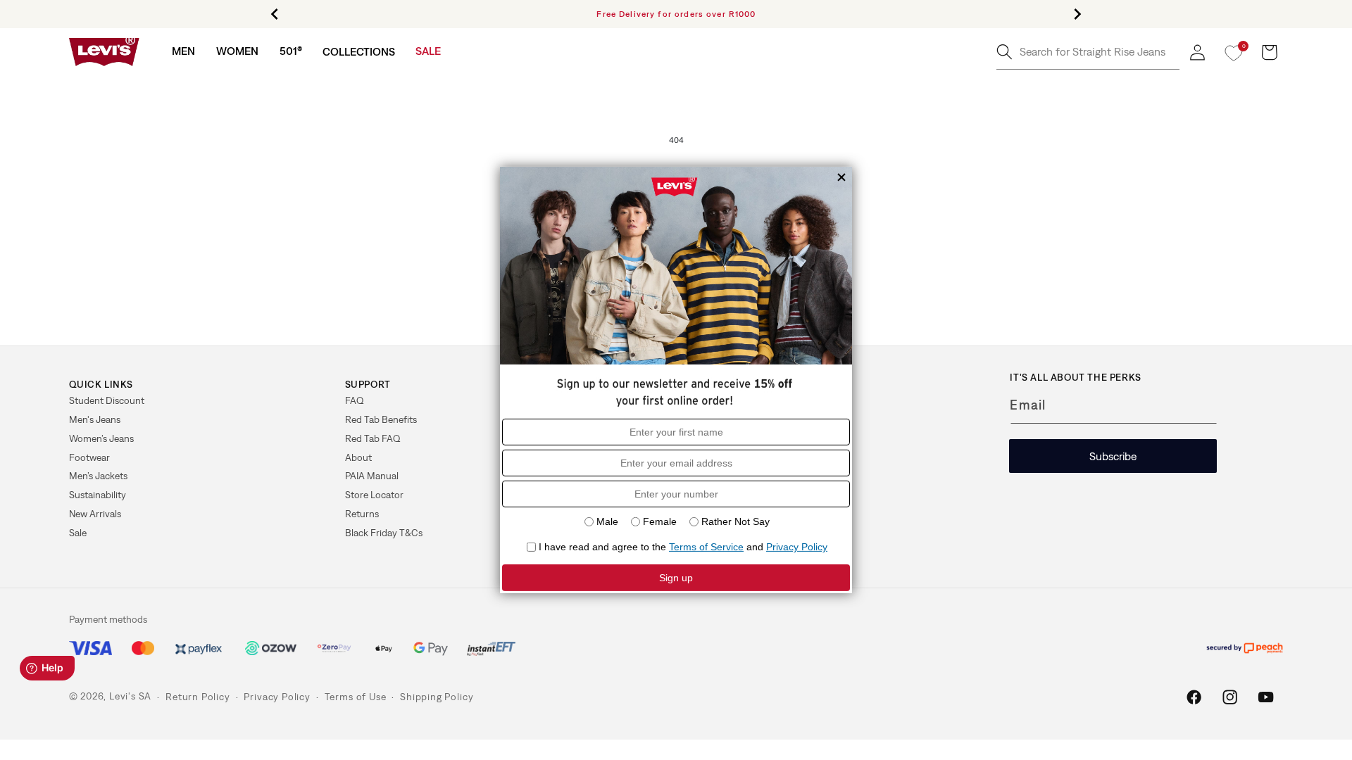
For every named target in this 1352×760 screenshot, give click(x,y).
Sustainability (97, 494)
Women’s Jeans (101, 438)
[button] (183, 51)
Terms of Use (356, 696)
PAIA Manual (372, 475)
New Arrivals (95, 513)
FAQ (354, 400)
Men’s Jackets (98, 475)
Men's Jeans (94, 419)
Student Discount (106, 400)
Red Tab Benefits (381, 419)
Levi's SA (130, 696)
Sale (78, 532)
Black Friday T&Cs (384, 532)
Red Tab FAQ (373, 438)
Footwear (89, 457)
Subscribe (1113, 456)
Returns (362, 513)
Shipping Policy (436, 696)
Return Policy (197, 696)
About (358, 457)
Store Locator (374, 494)
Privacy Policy (277, 696)
